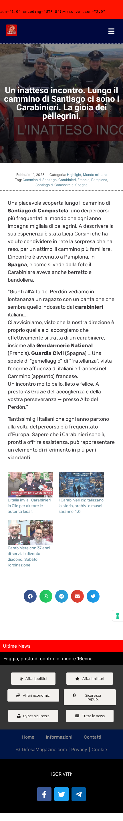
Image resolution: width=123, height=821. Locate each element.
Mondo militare (95, 174)
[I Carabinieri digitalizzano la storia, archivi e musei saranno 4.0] (81, 484)
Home (28, 737)
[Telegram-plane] (79, 794)
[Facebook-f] (44, 794)
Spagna (81, 185)
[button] (30, 596)
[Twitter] (61, 794)
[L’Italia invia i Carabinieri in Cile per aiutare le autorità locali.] (30, 484)
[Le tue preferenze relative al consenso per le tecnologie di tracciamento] (117, 615)
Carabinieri (67, 180)
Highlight (74, 174)
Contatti (92, 737)
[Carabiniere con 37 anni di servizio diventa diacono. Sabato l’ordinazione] (30, 532)
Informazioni (59, 737)
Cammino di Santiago (40, 180)
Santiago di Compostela (54, 185)
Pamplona (99, 180)
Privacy (79, 749)
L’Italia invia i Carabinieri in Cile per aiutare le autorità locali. (29, 506)
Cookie (99, 749)
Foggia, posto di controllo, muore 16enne (47, 658)
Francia (84, 180)
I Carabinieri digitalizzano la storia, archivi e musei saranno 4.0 (81, 506)
